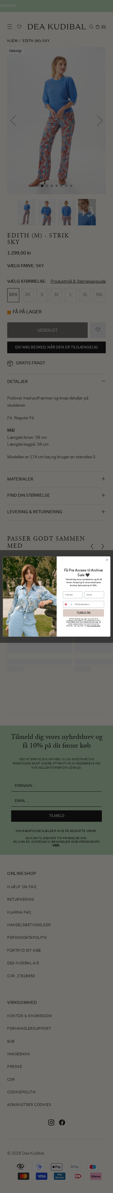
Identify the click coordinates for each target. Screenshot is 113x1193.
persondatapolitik (93, 626)
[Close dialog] (106, 559)
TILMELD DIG (83, 612)
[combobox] (68, 604)
